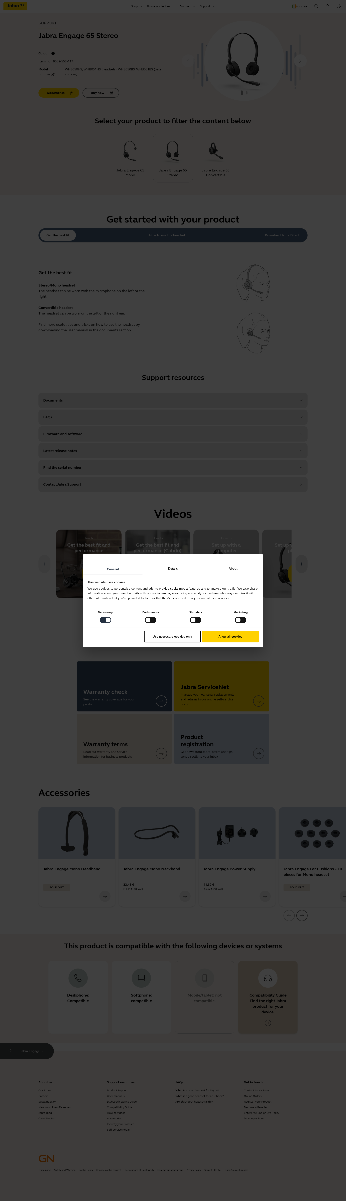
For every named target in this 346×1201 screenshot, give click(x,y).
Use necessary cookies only (172, 636)
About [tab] (233, 568)
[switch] (150, 620)
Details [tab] (173, 568)
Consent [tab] (113, 569)
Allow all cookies (230, 636)
